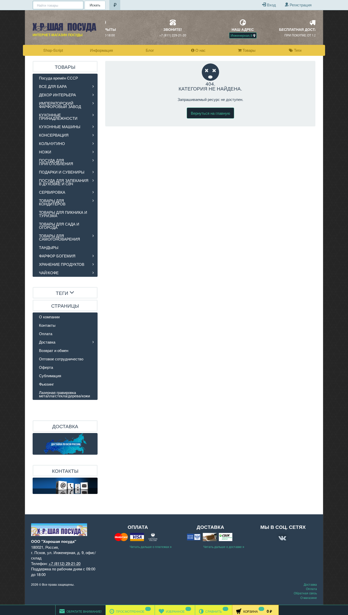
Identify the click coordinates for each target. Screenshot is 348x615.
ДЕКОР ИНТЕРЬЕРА (57, 94)
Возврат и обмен (53, 350)
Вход (271, 4)
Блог (150, 50)
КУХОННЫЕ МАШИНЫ (59, 126)
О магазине (308, 597)
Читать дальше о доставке (223, 546)
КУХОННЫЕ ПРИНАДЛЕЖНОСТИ (58, 116)
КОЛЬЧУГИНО (52, 143)
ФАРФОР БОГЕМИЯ (57, 255)
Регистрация (300, 4)
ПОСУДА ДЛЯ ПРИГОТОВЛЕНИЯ (56, 162)
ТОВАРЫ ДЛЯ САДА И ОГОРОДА (59, 225)
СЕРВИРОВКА (52, 192)
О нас (200, 50)
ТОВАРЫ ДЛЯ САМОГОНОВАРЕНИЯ (59, 237)
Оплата (45, 333)
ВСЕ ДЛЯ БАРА (53, 86)
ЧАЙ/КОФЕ (49, 272)
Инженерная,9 (209, 35)
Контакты (47, 325)
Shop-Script (53, 50)
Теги (297, 50)
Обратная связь (305, 593)
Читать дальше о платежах (150, 546)
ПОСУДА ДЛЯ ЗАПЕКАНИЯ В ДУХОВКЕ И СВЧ (63, 182)
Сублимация (50, 375)
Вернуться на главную (210, 113)
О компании (49, 316)
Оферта (46, 367)
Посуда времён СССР (58, 78)
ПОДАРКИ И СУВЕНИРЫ (61, 172)
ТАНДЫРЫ (48, 247)
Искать (95, 5)
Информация (101, 50)
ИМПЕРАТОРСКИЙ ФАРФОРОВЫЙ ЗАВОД (60, 104)
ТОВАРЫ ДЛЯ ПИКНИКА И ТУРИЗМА (63, 214)
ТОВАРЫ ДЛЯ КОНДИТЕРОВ (52, 202)
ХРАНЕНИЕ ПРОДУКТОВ (61, 264)
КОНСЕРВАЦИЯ (54, 135)
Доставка (47, 342)
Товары (249, 50)
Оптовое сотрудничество (61, 358)
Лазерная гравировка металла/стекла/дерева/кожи (64, 394)
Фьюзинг (46, 384)
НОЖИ (45, 151)
